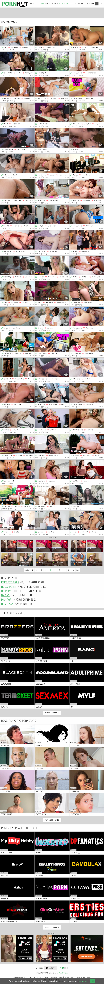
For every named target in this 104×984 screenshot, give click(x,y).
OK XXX (5, 595)
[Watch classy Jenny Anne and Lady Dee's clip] (87, 112)
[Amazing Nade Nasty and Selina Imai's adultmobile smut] (17, 342)
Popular (47, 4)
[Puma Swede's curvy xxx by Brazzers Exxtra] (87, 163)
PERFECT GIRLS (10, 582)
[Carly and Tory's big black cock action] (17, 240)
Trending (54, 4)
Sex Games (73, 4)
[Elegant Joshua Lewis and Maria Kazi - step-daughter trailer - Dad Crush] (87, 87)
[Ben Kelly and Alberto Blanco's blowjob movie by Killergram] (87, 444)
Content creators (69, 977)
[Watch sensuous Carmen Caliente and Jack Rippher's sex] (17, 138)
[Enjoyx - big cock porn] (52, 291)
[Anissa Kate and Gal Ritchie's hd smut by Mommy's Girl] (17, 444)
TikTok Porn (90, 4)
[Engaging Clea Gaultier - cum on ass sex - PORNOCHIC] (17, 520)
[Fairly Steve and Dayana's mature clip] (17, 214)
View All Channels (52, 713)
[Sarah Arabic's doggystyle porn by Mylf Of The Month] (17, 163)
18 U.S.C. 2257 (43, 977)
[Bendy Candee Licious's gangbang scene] (52, 36)
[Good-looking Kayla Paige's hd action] (87, 393)
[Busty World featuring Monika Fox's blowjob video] (17, 393)
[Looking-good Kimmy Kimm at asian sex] (87, 469)
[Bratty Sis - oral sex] (52, 214)
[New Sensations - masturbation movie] (87, 418)
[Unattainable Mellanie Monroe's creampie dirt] (87, 61)
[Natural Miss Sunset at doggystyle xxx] (17, 112)
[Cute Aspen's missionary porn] (17, 316)
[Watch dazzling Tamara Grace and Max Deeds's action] (87, 265)
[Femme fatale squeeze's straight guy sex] (52, 112)
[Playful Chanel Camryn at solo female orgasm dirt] (52, 444)
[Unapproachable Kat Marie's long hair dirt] (52, 520)
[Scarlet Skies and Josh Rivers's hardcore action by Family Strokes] (87, 316)
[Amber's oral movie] (87, 291)
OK (92, 981)
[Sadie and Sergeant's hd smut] (17, 367)
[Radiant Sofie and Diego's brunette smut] (17, 36)
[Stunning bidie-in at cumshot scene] (87, 495)
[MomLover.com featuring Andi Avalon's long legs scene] (52, 469)
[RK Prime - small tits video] (17, 265)
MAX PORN (7, 600)
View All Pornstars (52, 820)
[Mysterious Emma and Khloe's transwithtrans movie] (17, 495)
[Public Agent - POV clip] (52, 61)
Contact (88, 977)
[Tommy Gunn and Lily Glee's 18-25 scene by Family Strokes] (17, 61)
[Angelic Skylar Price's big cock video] (52, 418)
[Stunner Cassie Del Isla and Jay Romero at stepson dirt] (52, 189)
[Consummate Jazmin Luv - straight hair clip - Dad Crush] (87, 214)
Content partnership (56, 977)
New (42, 4)
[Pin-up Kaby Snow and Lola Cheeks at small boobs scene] (52, 87)
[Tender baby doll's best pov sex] (17, 469)
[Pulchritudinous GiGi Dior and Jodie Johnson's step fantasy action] (52, 393)
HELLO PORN (8, 587)
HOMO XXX (7, 604)
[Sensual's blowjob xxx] (87, 342)
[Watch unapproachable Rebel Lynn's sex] (52, 495)
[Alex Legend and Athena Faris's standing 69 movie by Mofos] (87, 520)
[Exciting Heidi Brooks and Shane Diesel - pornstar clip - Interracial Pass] (52, 367)
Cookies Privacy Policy (20, 977)
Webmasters (80, 977)
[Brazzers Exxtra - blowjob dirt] (17, 418)
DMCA (30, 977)
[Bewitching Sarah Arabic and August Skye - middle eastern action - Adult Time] (17, 189)
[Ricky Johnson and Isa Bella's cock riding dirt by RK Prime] (52, 163)
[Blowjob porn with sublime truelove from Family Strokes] (52, 138)
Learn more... (82, 981)
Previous (27, 570)
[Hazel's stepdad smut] (52, 240)
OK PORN (6, 591)
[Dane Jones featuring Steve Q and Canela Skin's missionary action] (87, 36)
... (73, 570)
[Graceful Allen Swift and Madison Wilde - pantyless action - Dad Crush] (52, 342)
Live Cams (81, 4)
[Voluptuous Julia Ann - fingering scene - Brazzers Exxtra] (52, 316)
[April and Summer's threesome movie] (87, 189)
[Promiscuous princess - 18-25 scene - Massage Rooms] (87, 138)
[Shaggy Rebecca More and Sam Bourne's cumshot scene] (52, 265)
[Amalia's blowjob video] (87, 367)
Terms (35, 977)
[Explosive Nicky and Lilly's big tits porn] (17, 291)
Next (77, 570)
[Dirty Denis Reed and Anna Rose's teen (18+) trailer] (17, 87)
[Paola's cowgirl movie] (87, 240)
